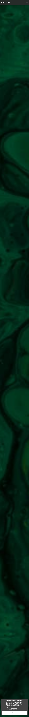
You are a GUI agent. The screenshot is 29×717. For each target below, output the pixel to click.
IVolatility (5, 3)
